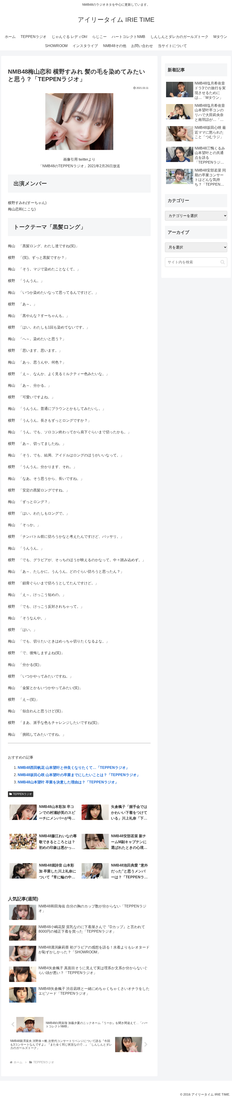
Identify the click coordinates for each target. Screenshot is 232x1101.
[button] (223, 262)
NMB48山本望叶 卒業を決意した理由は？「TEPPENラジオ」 (68, 782)
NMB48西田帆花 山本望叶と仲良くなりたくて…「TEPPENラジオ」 (73, 768)
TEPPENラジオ (22, 794)
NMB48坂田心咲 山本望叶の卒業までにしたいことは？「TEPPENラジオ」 (79, 775)
